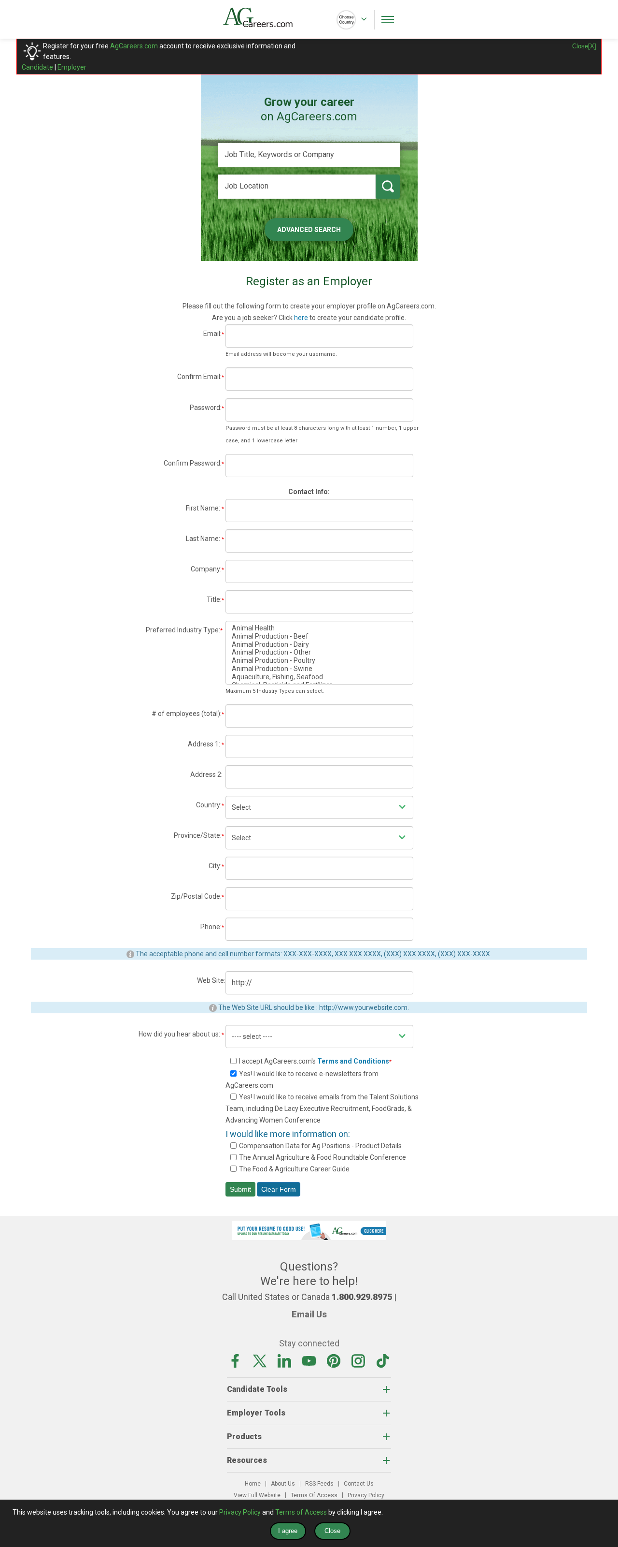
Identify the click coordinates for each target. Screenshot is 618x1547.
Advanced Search (309, 230)
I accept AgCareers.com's (315, 1061)
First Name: (205, 508)
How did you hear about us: (181, 1034)
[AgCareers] (266, 17)
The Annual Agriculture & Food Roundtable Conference (322, 1157)
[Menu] (387, 19)
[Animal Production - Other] (319, 652)
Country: (210, 805)
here (301, 317)
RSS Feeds (319, 1483)
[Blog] (383, 1360)
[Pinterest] (333, 1360)
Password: (207, 407)
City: (216, 866)
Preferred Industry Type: (184, 630)
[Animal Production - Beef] (319, 636)
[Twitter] (260, 1360)
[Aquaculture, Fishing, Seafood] (319, 677)
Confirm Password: (194, 463)
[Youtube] (309, 1360)
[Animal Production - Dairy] (319, 645)
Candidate (37, 67)
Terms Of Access (314, 1495)
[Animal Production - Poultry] (319, 661)
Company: (207, 569)
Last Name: (205, 538)
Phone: (212, 927)
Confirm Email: (200, 376)
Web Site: (211, 980)
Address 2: (207, 774)
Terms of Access (301, 1512)
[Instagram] (358, 1360)
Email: (213, 333)
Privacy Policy (366, 1495)
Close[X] (584, 46)
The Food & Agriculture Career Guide (294, 1169)
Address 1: (206, 744)
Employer (71, 67)
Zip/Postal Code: (197, 896)
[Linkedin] (284, 1360)
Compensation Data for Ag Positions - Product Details (320, 1146)
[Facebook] (235, 1360)
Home (253, 1483)
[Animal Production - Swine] (319, 669)
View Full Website (257, 1495)
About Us (283, 1483)
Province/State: (199, 835)
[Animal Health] (319, 628)
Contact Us (359, 1483)
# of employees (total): (188, 713)
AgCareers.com (134, 46)
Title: (215, 599)
